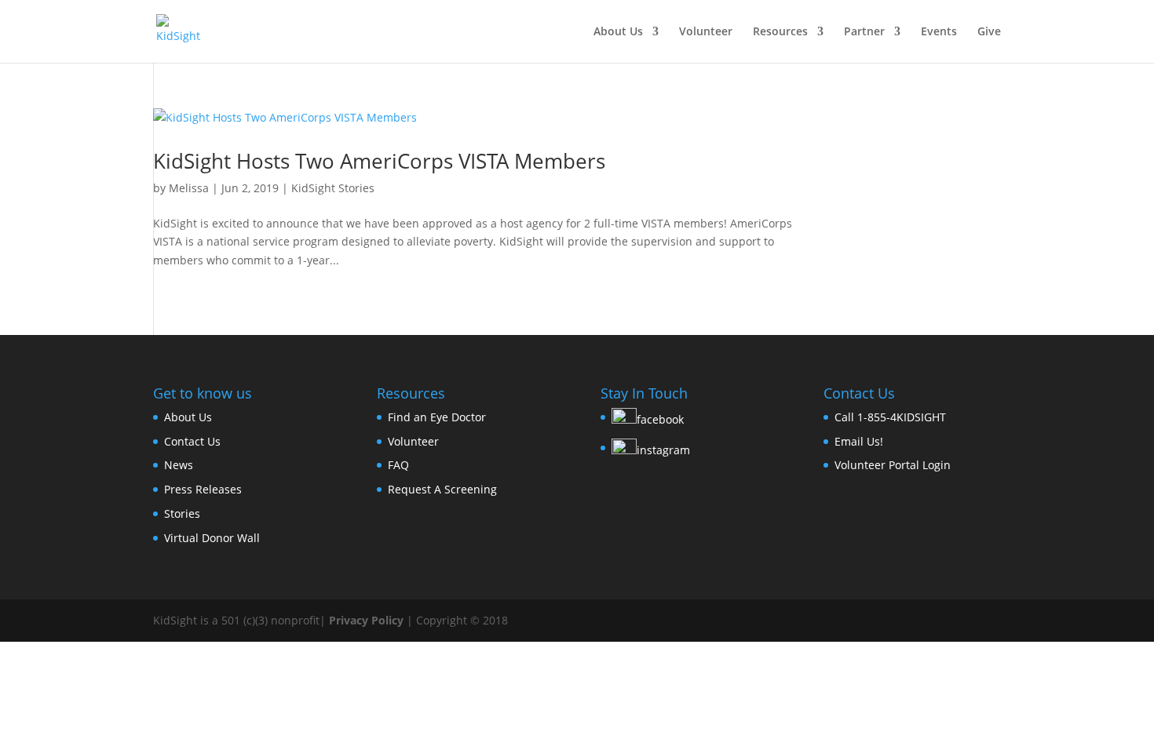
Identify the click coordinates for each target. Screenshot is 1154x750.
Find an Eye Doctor (437, 417)
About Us (618, 32)
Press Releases (203, 489)
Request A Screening (442, 489)
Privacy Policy (366, 620)
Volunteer (705, 32)
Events (939, 32)
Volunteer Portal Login (892, 464)
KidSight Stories (332, 187)
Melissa (189, 187)
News (178, 464)
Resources (780, 32)
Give (989, 32)
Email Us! (858, 441)
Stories (182, 513)
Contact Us (192, 441)
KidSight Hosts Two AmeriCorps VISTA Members (379, 161)
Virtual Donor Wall (212, 537)
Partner (864, 32)
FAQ (398, 464)
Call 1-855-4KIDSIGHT (890, 417)
